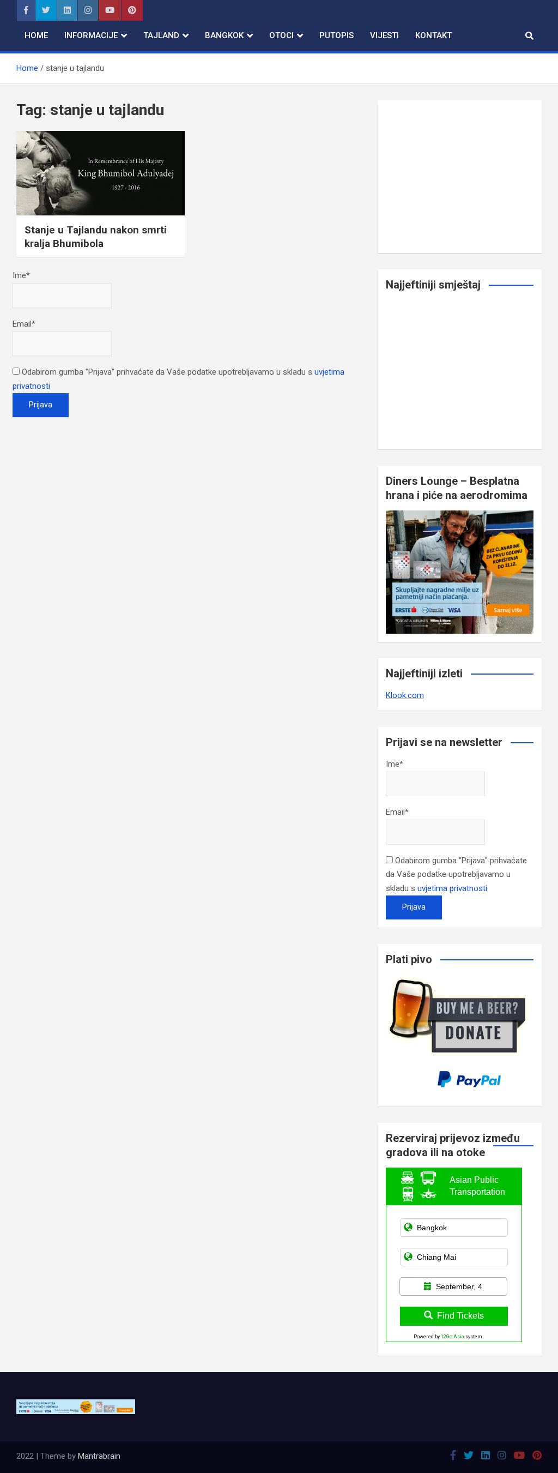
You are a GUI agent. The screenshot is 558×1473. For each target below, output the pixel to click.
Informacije (91, 35)
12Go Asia (452, 1336)
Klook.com (405, 695)
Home (36, 35)
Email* (24, 324)
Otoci (281, 35)
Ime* (21, 275)
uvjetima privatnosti (452, 888)
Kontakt (433, 35)
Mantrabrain (99, 1456)
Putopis (336, 35)
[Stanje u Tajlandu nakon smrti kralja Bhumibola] (100, 173)
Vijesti (384, 35)
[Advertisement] (459, 177)
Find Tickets (460, 1315)
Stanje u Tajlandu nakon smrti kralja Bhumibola (96, 237)
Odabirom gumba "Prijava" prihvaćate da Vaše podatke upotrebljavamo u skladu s (456, 874)
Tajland (161, 35)
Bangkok (224, 35)
